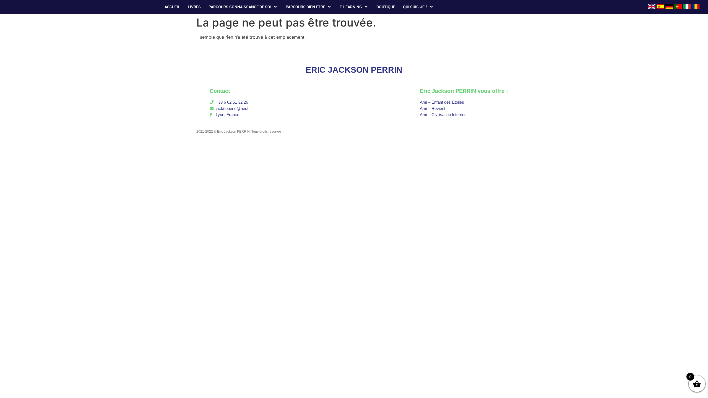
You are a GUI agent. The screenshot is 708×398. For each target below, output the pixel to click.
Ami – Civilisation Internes (443, 114)
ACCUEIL (172, 7)
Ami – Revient (432, 108)
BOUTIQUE (385, 7)
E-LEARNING (351, 7)
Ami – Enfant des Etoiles (442, 102)
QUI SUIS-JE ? (415, 7)
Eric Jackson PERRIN (233, 131)
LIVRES (194, 7)
